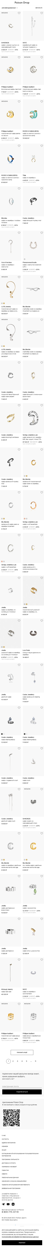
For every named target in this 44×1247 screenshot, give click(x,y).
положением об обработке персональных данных (20, 1237)
